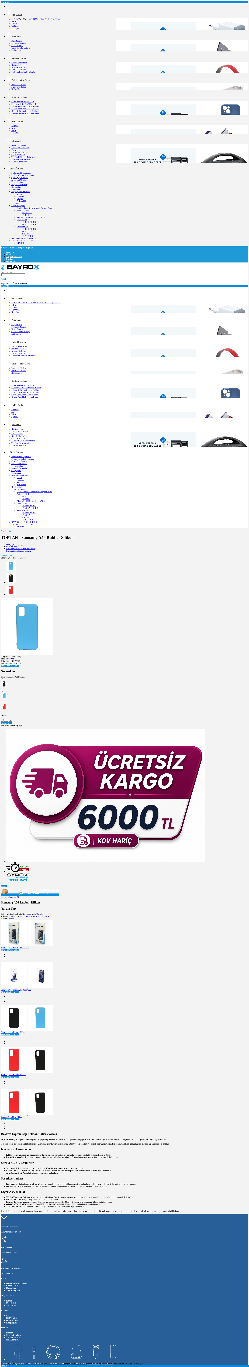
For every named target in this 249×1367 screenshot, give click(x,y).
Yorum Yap (16, 656)
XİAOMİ (26, 234)
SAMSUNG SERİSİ (30, 224)
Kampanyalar (11, 1322)
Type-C (14, 133)
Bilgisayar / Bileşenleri (20, 191)
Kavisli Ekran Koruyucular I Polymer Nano (34, 208)
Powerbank (16, 189)
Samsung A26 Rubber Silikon (13, 1032)
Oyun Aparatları (18, 155)
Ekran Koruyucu (18, 206)
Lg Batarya (16, 50)
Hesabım (9, 254)
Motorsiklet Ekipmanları (21, 173)
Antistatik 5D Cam (24, 210)
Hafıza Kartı (16, 89)
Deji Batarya (16, 41)
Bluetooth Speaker (19, 145)
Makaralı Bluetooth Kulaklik (23, 72)
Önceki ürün (6, 531)
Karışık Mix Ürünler (19, 152)
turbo (25, 916)
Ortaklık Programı (13, 1320)
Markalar (10, 1315)
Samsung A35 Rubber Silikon (13, 1074)
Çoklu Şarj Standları (19, 177)
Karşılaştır (18, 725)
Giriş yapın (26, 914)
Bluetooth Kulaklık (19, 65)
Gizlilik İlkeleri (12, 1286)
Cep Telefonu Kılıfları (15, 546)
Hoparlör (20, 196)
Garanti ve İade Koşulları (16, 1283)
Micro (13, 21)
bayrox (13, 916)
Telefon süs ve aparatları (21, 159)
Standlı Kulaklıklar (19, 63)
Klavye (20, 199)
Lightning (15, 26)
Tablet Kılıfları (17, 182)
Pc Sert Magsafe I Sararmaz (22, 175)
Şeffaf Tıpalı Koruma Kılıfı (22, 102)
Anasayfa (10, 252)
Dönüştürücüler (17, 203)
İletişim (4, 886)
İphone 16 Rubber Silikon (11, 1117)
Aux (13, 128)
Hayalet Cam (22, 220)
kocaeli (19, 916)
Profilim (9, 1333)
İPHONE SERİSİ (29, 222)
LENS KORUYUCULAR (22, 241)
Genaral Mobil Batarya (20, 48)
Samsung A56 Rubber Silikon (18, 551)
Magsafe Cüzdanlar (19, 184)
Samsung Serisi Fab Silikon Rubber (26, 104)
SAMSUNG (27, 213)
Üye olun (40, 914)
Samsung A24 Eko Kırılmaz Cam (15, 947)
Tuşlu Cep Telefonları (20, 148)
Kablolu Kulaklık (18, 70)
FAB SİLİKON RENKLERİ (13, 677)
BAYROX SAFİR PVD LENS (24, 238)
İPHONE (26, 215)
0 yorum (6, 656)
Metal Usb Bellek (18, 84)
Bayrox (12, 659)
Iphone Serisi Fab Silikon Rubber (25, 106)
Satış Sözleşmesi (13, 1290)
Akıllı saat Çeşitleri (19, 180)
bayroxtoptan (38, 916)
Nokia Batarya (17, 45)
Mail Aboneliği (12, 1340)
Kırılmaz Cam (22, 227)
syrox (46, 916)
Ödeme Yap (11, 261)
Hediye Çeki (11, 1318)
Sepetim (9, 259)
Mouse (19, 194)
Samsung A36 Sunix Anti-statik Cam (16, 990)
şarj (30, 916)
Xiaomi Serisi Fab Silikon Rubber (25, 109)
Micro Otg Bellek (18, 87)
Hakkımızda (11, 1288)
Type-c (14, 24)
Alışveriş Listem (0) (14, 256)
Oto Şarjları (16, 187)
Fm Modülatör (17, 150)
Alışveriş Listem (13, 1337)
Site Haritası (11, 1305)
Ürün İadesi (11, 1303)
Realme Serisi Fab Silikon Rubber (25, 113)
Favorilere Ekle (7, 725)
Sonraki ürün (6, 555)
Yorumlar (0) (14, 897)
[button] (10, 666)
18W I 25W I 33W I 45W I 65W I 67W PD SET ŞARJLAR (36, 19)
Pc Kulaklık (21, 201)
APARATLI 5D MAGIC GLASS (31, 217)
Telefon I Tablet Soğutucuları (23, 157)
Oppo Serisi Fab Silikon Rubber (24, 111)
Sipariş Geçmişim (13, 1335)
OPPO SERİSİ (28, 236)
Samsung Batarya (18, 43)
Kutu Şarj (15, 28)
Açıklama (5, 897)
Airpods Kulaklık (18, 67)
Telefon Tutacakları (19, 162)
